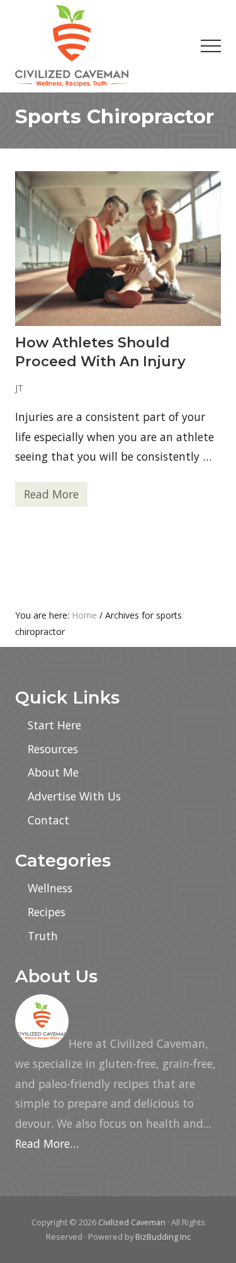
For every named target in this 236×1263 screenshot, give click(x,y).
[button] (211, 46)
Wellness (50, 887)
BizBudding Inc (163, 1236)
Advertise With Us (74, 796)
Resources (53, 748)
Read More (51, 496)
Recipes (46, 911)
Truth (43, 935)
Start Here (54, 725)
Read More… (47, 1143)
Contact (48, 820)
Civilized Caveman (132, 1222)
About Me (53, 772)
